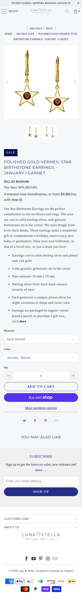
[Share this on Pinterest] (45, 420)
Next (49, 28)
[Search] (67, 11)
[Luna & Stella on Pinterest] (41, 559)
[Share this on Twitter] (24, 420)
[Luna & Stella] (41, 11)
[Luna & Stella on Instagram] (48, 559)
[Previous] (7, 82)
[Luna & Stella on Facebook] (27, 559)
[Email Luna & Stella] (55, 559)
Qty (6, 367)
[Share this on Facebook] (35, 420)
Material (9, 330)
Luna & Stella (26, 570)
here (23, 321)
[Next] (75, 82)
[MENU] (2, 11)
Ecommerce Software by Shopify (54, 570)
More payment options (41, 408)
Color (7, 349)
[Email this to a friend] (56, 420)
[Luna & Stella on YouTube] (34, 559)
